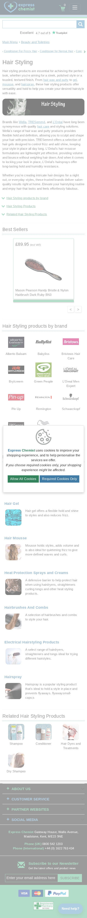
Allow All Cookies (23, 479)
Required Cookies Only (59, 479)
